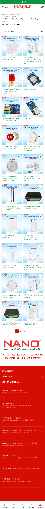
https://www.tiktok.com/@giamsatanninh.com (16, 481)
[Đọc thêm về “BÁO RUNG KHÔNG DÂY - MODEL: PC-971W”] (19, 246)
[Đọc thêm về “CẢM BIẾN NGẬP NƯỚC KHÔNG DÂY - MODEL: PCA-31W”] (40, 246)
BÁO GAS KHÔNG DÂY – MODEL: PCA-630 (10, 58)
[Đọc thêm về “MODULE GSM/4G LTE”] (40, 70)
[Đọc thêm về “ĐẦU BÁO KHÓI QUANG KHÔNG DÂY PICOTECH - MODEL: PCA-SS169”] (19, 157)
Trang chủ (5, 14)
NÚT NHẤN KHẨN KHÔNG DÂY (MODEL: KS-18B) (11, 148)
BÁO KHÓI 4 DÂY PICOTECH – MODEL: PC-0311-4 (12, 296)
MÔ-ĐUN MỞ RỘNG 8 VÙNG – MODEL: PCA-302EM (12, 324)
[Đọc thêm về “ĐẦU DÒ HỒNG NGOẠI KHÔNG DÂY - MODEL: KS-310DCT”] (40, 157)
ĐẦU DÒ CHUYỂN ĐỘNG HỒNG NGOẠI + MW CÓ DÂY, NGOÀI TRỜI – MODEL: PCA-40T (33, 60)
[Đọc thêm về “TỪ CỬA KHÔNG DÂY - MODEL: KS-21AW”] (40, 303)
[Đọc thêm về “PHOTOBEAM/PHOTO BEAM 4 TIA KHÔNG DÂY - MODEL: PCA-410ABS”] (19, 186)
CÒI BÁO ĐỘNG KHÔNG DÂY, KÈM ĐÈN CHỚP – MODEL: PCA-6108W (33, 148)
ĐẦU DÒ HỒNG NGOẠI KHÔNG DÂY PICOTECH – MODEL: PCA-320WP (31, 237)
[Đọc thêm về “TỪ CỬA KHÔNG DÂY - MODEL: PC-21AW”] (19, 216)
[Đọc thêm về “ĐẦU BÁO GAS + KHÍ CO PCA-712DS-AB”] (40, 276)
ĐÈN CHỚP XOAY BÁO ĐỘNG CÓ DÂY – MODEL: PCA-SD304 (11, 91)
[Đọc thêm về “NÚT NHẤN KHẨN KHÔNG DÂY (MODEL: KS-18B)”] (19, 127)
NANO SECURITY (16, 14)
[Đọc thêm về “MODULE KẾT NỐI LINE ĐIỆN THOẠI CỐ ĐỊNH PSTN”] (19, 99)
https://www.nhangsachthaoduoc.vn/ (13, 445)
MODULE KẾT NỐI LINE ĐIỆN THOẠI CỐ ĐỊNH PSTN (11, 120)
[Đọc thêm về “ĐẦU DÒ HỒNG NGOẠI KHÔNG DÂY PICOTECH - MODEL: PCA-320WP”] (40, 216)
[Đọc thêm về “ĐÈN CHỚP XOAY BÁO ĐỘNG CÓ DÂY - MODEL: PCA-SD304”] (19, 70)
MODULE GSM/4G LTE (31, 89)
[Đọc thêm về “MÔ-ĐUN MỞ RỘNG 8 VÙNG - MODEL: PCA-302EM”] (19, 303)
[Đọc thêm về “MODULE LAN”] (40, 99)
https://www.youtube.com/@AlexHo (28, 468)
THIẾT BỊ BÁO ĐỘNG (9, 16)
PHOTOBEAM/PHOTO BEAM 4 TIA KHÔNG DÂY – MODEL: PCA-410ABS (11, 208)
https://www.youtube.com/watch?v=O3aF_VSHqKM (18, 420)
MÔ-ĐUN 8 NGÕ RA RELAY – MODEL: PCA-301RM (32, 207)
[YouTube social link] (22, 2)
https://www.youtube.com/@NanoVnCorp (15, 393)
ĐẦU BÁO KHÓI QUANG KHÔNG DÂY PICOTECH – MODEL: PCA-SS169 (10, 178)
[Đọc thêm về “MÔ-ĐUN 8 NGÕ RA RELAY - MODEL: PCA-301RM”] (40, 186)
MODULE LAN (28, 119)
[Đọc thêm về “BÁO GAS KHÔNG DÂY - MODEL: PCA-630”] (19, 38)
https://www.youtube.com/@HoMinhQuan (15, 433)
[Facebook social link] (20, 2)
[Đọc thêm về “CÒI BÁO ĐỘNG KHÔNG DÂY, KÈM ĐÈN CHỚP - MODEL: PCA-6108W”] (40, 127)
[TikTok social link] (25, 2)
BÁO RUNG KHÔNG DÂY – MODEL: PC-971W (10, 266)
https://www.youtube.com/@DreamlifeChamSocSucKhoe (20, 458)
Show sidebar (9, 32)
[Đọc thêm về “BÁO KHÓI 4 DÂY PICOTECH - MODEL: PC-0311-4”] (19, 276)
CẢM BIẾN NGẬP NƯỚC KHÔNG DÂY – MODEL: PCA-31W (32, 267)
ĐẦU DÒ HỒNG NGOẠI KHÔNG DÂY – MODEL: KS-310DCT (32, 178)
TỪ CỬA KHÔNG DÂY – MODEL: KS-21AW (31, 324)
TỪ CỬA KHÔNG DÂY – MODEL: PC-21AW (9, 236)
